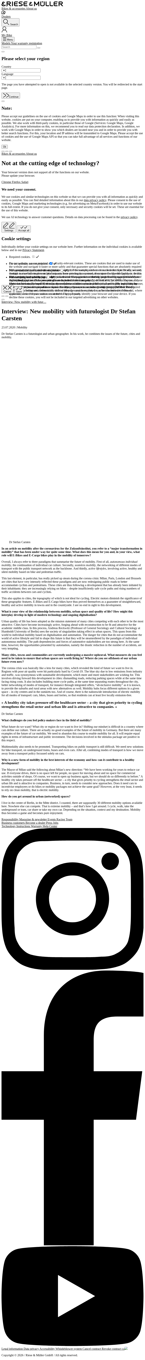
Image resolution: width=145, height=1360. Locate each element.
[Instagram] (72, 899)
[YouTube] (72, 1296)
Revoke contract (112, 1348)
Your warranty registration (26, 43)
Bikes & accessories (14, 8)
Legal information (13, 1348)
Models (6, 43)
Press (49, 822)
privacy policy (129, 217)
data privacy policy (95, 200)
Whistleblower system (69, 1348)
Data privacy (31, 1348)
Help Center (50, 826)
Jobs (55, 822)
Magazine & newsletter (33, 819)
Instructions (23, 826)
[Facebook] (72, 1108)
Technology (9, 826)
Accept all (23, 230)
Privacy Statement (33, 250)
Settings (8, 230)
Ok (4, 146)
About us (31, 8)
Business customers (13, 822)
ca (123, 1348)
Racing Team (64, 819)
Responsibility (10, 819)
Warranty (37, 826)
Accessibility (47, 1348)
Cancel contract (92, 1348)
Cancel (7, 291)
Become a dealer (35, 822)
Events (52, 819)
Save (19, 291)
